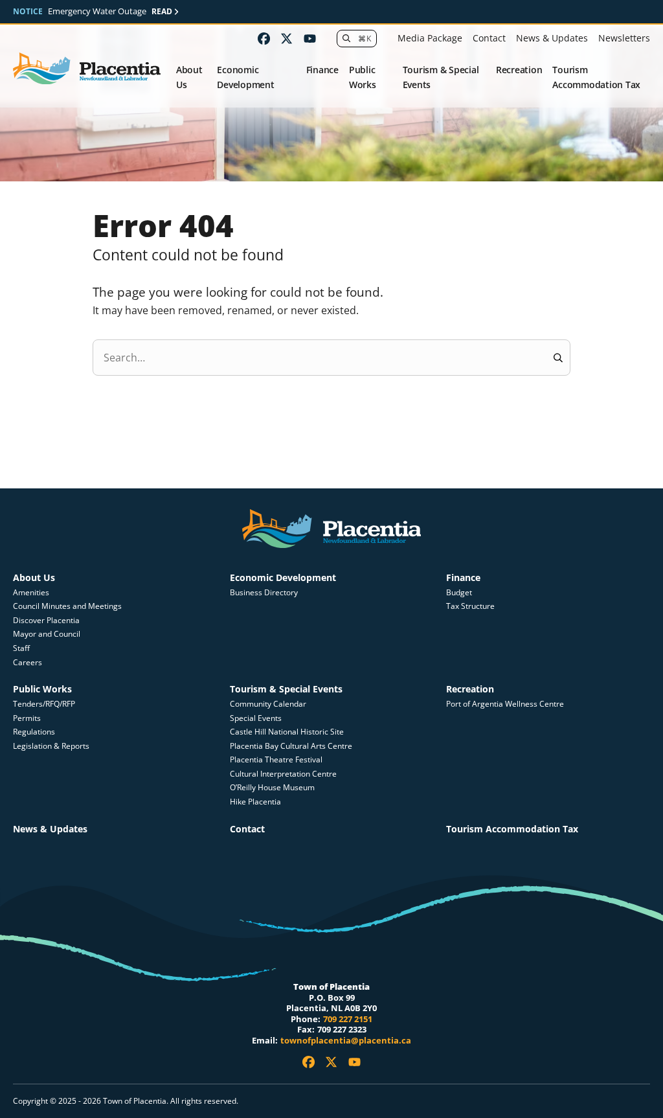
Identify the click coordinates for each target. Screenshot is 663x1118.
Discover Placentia (46, 620)
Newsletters (624, 38)
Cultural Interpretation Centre (283, 773)
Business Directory (264, 592)
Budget (459, 592)
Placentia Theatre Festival (276, 759)
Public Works (362, 77)
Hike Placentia (255, 801)
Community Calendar (268, 703)
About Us (189, 77)
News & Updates (552, 38)
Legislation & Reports (51, 745)
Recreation (519, 69)
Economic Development (245, 77)
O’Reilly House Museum (272, 787)
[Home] (87, 69)
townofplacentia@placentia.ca (345, 1040)
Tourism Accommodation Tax (596, 77)
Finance (322, 69)
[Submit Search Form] (558, 358)
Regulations (34, 731)
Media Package (430, 38)
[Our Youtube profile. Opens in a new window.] (310, 38)
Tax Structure (470, 605)
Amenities (31, 592)
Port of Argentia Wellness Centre (505, 703)
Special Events (256, 718)
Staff (21, 648)
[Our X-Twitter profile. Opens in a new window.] (286, 38)
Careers (27, 662)
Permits (27, 718)
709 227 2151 (347, 1019)
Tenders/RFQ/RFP (44, 703)
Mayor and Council (46, 633)
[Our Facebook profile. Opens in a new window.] (264, 38)
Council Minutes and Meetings (67, 605)
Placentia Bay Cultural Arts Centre (291, 745)
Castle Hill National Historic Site (288, 731)
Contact (489, 38)
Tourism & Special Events (441, 77)
